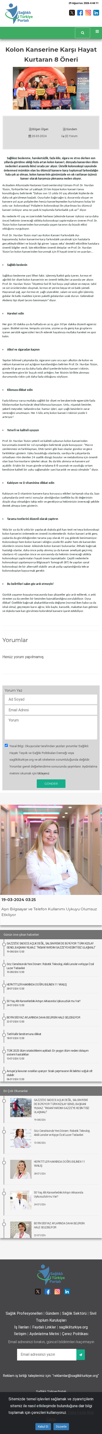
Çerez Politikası (75, 1334)
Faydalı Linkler (44, 1327)
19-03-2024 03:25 (18, 899)
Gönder (51, 783)
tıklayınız (43, 773)
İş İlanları (21, 1327)
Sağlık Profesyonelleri (24, 1313)
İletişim (20, 1334)
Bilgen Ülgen (40, 129)
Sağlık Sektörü (74, 1313)
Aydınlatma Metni (44, 1334)
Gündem (71, 129)
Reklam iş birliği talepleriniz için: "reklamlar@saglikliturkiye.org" (51, 1376)
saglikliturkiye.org (73, 1327)
